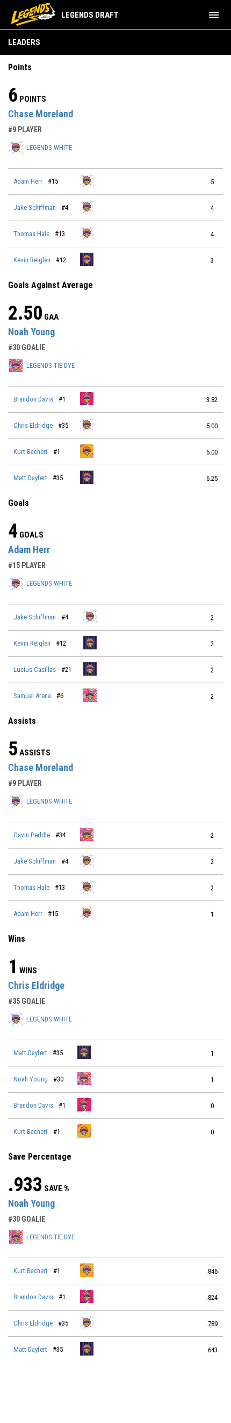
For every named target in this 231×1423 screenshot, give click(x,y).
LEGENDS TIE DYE (50, 365)
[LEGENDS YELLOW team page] (87, 451)
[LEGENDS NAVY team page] (87, 259)
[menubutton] (213, 15)
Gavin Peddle (31, 835)
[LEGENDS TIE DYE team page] (90, 695)
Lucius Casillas (34, 669)
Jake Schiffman (34, 207)
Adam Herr (27, 181)
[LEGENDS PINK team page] (87, 398)
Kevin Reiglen (31, 260)
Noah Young (31, 331)
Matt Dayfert (30, 478)
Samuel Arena (32, 696)
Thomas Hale (31, 234)
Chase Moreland (40, 113)
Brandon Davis (33, 399)
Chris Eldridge (33, 425)
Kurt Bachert (30, 452)
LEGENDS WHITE (49, 147)
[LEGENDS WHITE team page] (87, 180)
